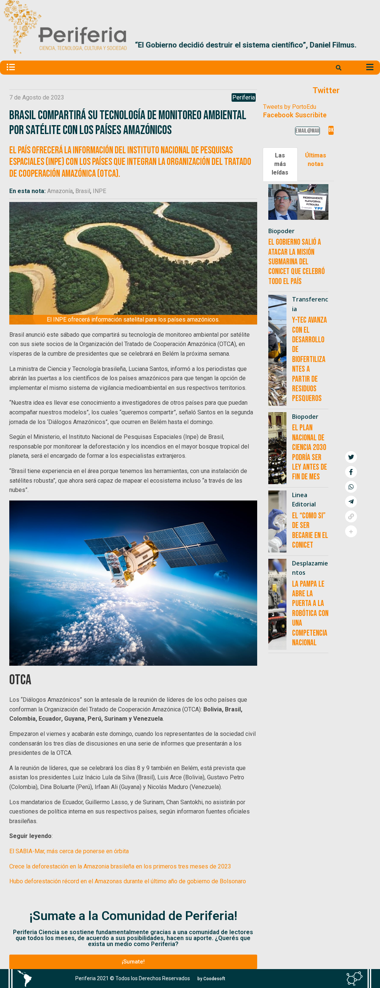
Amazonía (60, 191)
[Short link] (351, 516)
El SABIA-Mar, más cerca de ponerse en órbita (69, 851)
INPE (99, 191)
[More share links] (351, 531)
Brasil (82, 191)
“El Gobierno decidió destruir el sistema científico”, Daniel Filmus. (245, 45)
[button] (368, 45)
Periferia (243, 97)
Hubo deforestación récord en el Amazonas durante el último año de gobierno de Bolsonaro (127, 881)
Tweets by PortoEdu (289, 106)
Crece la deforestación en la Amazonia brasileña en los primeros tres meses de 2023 (120, 866)
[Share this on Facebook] (351, 472)
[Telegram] (351, 502)
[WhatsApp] (351, 487)
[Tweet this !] (351, 457)
